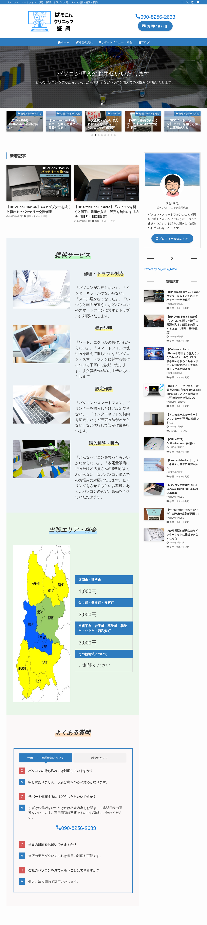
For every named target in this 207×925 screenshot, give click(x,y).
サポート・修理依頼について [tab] (45, 758)
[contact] (198, 2)
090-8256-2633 (157, 16)
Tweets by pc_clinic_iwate (160, 269)
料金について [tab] (99, 758)
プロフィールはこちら (174, 238)
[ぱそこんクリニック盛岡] (52, 21)
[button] (102, 104)
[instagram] (192, 2)
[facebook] (182, 2)
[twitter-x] (187, 2)
